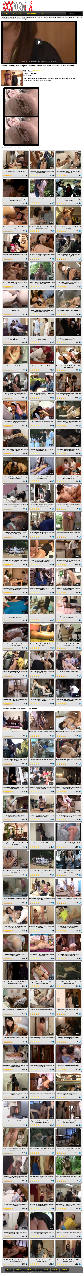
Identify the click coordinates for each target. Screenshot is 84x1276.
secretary (65, 78)
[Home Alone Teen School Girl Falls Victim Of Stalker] (15, 485)
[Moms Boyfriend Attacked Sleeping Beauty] (15, 234)
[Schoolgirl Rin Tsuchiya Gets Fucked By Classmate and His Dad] (15, 457)
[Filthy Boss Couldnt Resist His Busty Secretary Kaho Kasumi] (69, 262)
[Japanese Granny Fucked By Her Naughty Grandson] (42, 624)
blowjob (42, 80)
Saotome (34, 78)
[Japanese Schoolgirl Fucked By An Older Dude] (69, 485)
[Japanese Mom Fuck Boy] (15, 1101)
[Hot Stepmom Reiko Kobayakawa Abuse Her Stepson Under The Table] (15, 568)
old (74, 78)
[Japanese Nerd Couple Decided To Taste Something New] (42, 1240)
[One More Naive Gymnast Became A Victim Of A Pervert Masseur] (42, 795)
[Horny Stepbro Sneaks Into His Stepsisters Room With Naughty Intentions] (15, 624)
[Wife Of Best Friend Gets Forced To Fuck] (15, 878)
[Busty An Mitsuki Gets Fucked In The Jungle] (69, 1156)
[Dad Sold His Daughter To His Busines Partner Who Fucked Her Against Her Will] (15, 1240)
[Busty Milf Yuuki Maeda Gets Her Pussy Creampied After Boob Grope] (15, 596)
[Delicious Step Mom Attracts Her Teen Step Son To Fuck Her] (42, 1212)
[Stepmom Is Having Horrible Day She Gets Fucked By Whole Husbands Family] (42, 1184)
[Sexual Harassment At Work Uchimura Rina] (42, 823)
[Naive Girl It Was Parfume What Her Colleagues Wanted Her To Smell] (15, 373)
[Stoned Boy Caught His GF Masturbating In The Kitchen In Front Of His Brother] (15, 850)
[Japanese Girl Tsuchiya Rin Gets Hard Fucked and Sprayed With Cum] (42, 1101)
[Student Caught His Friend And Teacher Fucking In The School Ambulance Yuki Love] (15, 1212)
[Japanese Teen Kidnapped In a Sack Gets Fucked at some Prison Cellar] (69, 1129)
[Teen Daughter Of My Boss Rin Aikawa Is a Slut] (42, 1156)
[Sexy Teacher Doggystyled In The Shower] (69, 290)
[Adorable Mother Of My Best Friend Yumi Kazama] (69, 540)
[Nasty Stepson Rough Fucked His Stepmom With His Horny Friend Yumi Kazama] (15, 318)
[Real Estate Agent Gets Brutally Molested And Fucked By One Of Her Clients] (15, 679)
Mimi (29, 78)
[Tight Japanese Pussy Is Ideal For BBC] (42, 401)
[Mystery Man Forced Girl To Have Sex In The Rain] (42, 712)
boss (25, 80)
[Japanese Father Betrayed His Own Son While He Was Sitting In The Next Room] (15, 1156)
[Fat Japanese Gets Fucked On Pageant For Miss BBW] (42, 934)
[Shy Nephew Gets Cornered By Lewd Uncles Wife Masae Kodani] (42, 207)
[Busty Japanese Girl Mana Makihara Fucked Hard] (15, 262)
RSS (43, 13)
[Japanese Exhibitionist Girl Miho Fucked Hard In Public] (15, 739)
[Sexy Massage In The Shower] (15, 346)
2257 (36, 1269)
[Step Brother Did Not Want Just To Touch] (42, 179)
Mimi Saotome (42, 78)
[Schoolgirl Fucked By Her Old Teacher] (42, 739)
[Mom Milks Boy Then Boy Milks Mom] (69, 1045)
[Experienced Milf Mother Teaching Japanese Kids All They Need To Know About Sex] (42, 878)
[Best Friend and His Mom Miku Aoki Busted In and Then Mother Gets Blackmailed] (15, 429)
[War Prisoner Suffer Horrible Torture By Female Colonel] (69, 179)
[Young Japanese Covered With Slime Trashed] (42, 990)
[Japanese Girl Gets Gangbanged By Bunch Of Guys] (69, 207)
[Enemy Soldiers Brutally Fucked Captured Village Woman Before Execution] (69, 962)
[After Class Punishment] (42, 596)
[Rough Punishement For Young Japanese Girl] (15, 207)
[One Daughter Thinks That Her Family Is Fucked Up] (69, 151)
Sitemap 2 (55, 1269)
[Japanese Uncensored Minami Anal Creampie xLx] (15, 934)
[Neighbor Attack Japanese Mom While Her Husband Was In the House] (69, 679)
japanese (51, 78)
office (56, 78)
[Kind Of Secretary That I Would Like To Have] (42, 1073)
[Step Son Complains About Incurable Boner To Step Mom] (42, 318)
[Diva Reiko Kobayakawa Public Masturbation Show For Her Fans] (42, 767)
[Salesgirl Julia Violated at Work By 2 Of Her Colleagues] (42, 568)
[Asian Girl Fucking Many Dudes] (69, 651)
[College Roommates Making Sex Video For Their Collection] (42, 679)
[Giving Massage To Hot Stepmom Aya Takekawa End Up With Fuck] (42, 540)
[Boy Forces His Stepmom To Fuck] (42, 346)
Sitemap (45, 1269)
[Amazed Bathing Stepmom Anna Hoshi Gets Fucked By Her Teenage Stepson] (15, 1129)
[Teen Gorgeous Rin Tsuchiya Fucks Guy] (15, 1017)
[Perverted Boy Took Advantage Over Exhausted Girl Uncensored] (69, 906)
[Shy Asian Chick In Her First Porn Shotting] (69, 712)
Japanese (33, 73)
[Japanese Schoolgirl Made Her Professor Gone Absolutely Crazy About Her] (69, 568)
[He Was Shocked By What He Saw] (15, 151)
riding (37, 80)
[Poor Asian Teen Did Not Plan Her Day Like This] (69, 739)
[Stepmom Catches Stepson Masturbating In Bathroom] (42, 1017)
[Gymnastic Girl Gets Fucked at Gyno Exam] (69, 878)
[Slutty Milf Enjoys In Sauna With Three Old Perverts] (69, 401)
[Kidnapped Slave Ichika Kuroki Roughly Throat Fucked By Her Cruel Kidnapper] (69, 429)
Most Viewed (31, 13)
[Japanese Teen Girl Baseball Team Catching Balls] (15, 540)
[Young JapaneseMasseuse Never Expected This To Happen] (15, 823)
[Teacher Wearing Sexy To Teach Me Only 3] (69, 1212)
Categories (17, 13)
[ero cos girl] (15, 290)
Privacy (18, 1269)
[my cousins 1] (15, 712)
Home (6, 13)
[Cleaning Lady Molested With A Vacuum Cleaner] (15, 401)
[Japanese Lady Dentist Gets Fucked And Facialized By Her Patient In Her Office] (69, 624)
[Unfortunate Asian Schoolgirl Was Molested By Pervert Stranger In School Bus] (69, 850)
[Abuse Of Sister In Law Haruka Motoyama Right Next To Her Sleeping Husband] (15, 179)
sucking (48, 80)
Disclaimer (27, 1269)
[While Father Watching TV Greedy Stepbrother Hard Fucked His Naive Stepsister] (15, 795)
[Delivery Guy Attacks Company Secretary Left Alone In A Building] (69, 1101)
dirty (70, 78)
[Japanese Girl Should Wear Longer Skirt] (69, 512)
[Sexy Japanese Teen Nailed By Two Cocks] (69, 823)
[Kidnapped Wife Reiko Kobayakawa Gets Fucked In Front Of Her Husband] (69, 318)
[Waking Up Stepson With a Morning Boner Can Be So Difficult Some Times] (69, 596)
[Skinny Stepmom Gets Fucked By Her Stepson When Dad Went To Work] (42, 290)
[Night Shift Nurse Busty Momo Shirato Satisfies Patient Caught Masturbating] (42, 962)
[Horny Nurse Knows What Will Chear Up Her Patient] (15, 990)
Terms (9, 1269)
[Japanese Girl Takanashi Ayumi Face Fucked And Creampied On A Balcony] (15, 767)
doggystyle (31, 80)
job (60, 78)
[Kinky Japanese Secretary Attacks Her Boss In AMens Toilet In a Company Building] (15, 1073)
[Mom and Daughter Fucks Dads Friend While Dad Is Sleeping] (69, 346)
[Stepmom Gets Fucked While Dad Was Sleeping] (15, 1184)
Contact (64, 1269)
